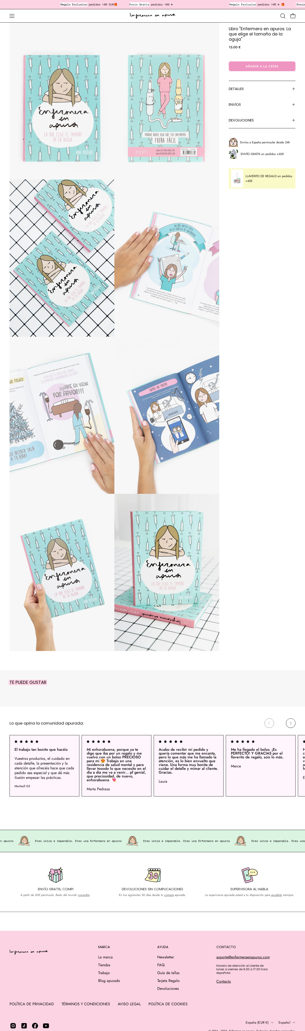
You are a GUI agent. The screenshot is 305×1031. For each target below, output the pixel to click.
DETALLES (236, 88)
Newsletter (165, 957)
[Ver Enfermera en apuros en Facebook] (35, 1025)
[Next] (290, 723)
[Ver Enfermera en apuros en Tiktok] (24, 1025)
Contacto (223, 981)
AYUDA (162, 947)
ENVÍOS (235, 104)
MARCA (104, 947)
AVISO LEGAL (129, 1004)
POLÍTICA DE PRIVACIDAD (32, 1004)
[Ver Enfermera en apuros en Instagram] (13, 1025)
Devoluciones (168, 988)
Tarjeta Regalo (168, 980)
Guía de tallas (168, 973)
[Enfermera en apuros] (152, 16)
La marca (105, 957)
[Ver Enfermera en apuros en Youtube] (46, 1025)
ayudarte (276, 895)
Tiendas (104, 965)
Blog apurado (109, 980)
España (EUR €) (257, 1022)
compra (169, 895)
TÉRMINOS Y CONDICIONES (85, 1004)
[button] (283, 16)
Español (284, 1022)
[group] (152, 765)
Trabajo (104, 973)
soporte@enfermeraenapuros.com (243, 957)
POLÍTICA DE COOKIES (168, 1004)
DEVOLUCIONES (241, 120)
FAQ (161, 965)
